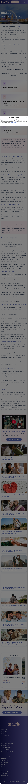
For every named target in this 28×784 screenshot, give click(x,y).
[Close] (26, 117)
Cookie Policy (13, 122)
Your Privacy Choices (20, 124)
